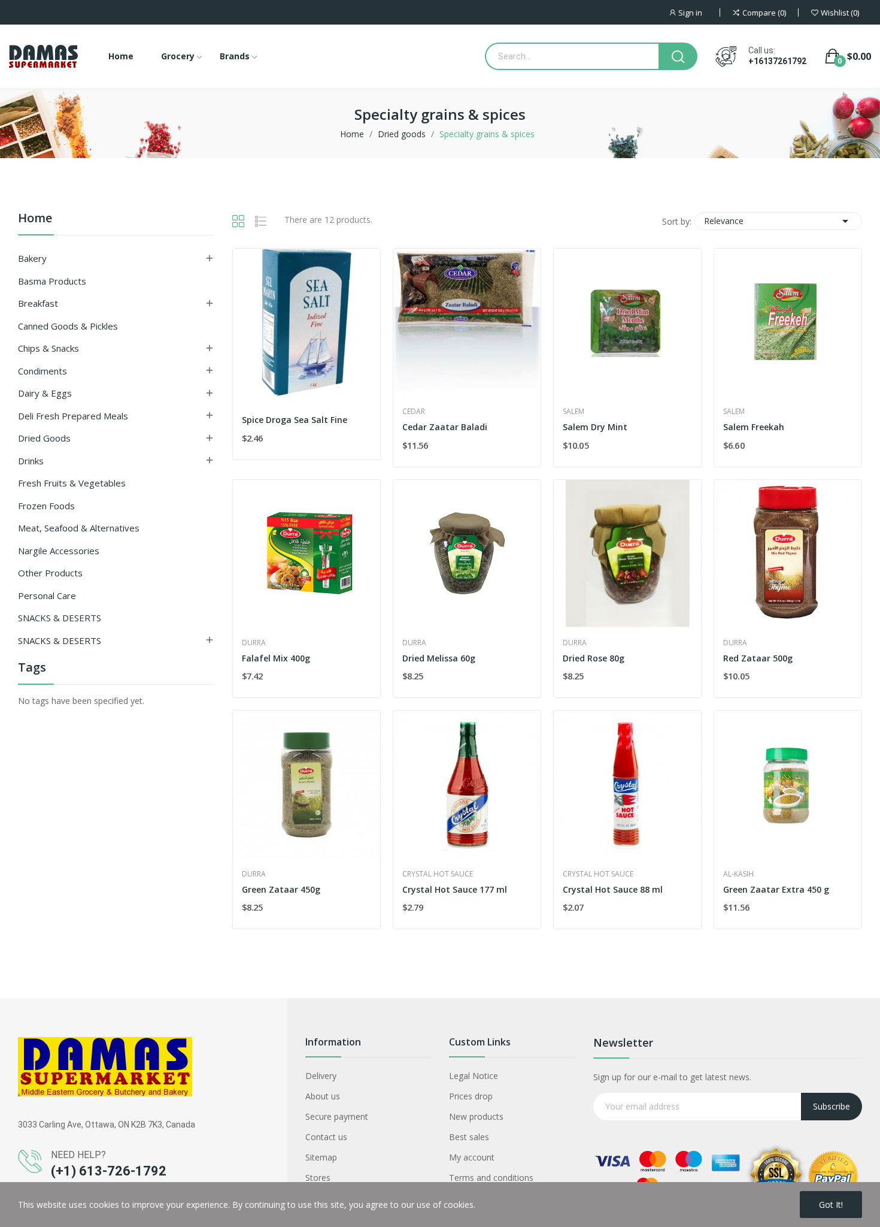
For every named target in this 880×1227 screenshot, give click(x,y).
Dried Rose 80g (593, 658)
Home (35, 219)
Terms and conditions (491, 1177)
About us (322, 1096)
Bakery (32, 258)
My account (471, 1157)
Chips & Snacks (48, 348)
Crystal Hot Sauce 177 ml (454, 889)
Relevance (778, 221)
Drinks (31, 461)
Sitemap (321, 1157)
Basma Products (52, 281)
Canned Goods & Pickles (68, 326)
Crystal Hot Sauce (437, 874)
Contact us (326, 1137)
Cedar (413, 411)
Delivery (320, 1075)
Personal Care (47, 596)
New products (476, 1116)
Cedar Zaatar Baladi (444, 427)
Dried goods (44, 438)
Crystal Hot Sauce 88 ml (613, 889)
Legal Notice (473, 1075)
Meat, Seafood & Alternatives (78, 528)
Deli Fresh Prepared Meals (73, 416)
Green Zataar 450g (281, 889)
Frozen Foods (46, 506)
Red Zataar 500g (758, 658)
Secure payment (336, 1116)
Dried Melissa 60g (438, 658)
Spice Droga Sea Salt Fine (294, 419)
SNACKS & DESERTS (59, 618)
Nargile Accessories (58, 551)
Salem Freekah (753, 427)
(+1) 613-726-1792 (108, 1170)
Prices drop (471, 1096)
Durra (254, 642)
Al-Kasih (738, 874)
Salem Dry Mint (595, 427)
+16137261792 (777, 61)
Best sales (469, 1137)
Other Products (50, 573)
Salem (573, 411)
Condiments (42, 371)
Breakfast (38, 303)
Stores (317, 1177)
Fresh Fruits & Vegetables (72, 483)
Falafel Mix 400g (276, 658)
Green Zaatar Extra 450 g (776, 889)
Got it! (831, 1204)
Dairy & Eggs (45, 393)
